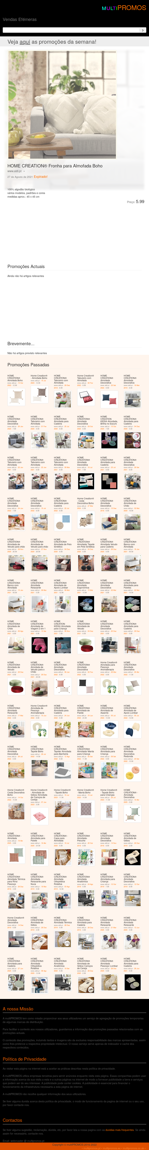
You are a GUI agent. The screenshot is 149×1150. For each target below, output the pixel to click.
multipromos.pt (91, 1148)
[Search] (142, 30)
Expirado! (41, 176)
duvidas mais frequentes (120, 1130)
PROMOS (131, 7)
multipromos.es (111, 1148)
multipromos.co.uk (133, 1148)
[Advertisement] (48, 231)
